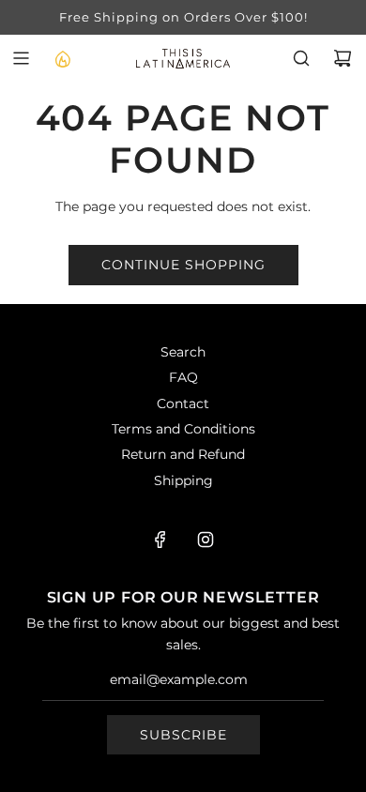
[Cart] (342, 58)
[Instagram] (205, 539)
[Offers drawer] (62, 58)
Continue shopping (183, 264)
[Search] (301, 58)
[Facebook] (160, 539)
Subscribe (183, 734)
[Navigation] (20, 58)
